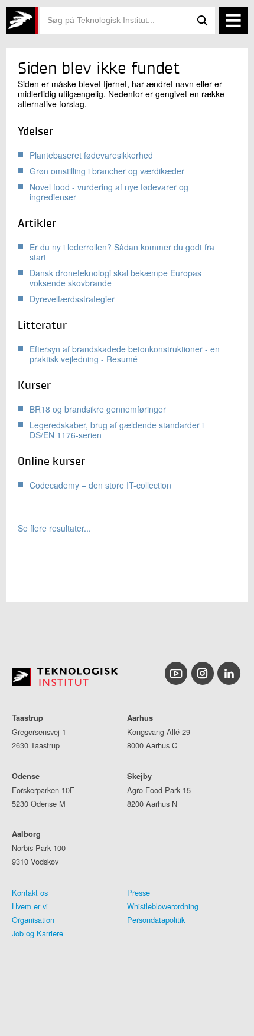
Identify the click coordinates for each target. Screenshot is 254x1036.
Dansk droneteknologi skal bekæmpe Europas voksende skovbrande (115, 278)
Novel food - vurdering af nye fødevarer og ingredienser (109, 192)
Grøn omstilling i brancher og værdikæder (107, 171)
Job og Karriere (37, 933)
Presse (138, 892)
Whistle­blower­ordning (162, 906)
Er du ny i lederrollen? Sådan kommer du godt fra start (122, 252)
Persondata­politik (156, 919)
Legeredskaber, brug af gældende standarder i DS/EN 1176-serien (117, 430)
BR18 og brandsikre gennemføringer (98, 409)
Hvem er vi (30, 906)
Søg (202, 20)
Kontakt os (30, 892)
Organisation (33, 919)
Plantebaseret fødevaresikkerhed (91, 155)
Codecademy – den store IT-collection (100, 485)
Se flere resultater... (54, 528)
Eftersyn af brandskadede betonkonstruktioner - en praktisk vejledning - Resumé (125, 354)
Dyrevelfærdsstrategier (72, 299)
